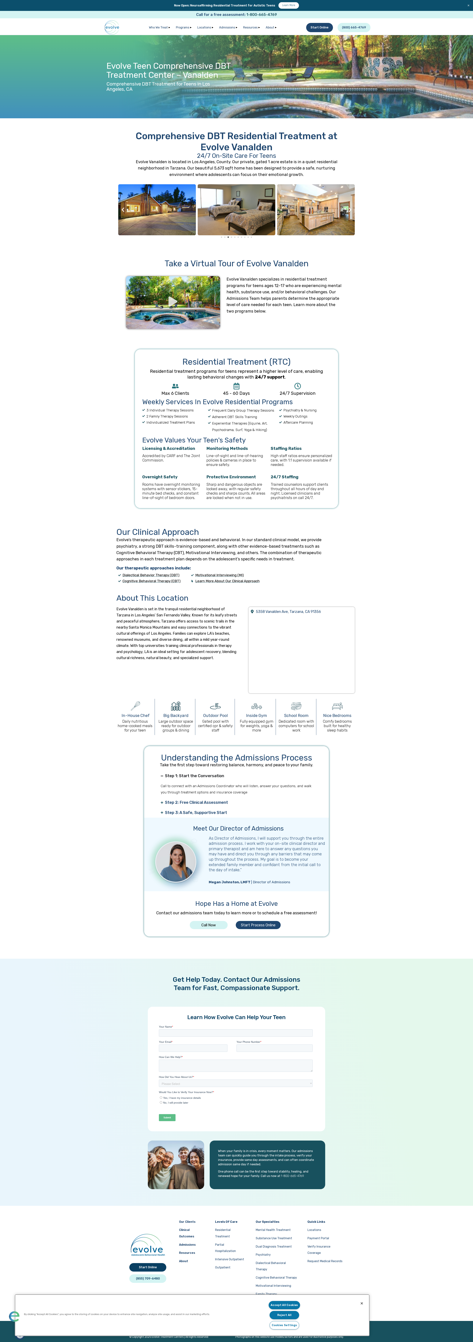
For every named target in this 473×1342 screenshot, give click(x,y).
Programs (182, 27)
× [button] (468, 5)
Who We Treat (158, 27)
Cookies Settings (284, 1325)
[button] (123, 210)
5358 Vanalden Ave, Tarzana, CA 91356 (288, 611)
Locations (204, 27)
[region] (192, 1315)
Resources (250, 27)
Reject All (284, 1315)
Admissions (227, 27)
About (270, 27)
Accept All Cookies (284, 1305)
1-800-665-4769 (261, 14)
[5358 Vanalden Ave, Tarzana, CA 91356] (252, 611)
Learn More (288, 5)
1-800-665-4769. (292, 1176)
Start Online (320, 27)
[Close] (362, 1303)
